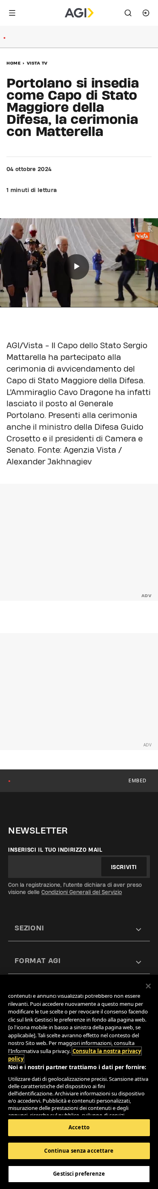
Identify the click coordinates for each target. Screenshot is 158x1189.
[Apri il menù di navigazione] (12, 13)
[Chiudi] (148, 986)
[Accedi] (146, 13)
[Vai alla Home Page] (79, 13)
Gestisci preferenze (79, 1173)
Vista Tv (37, 63)
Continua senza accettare (78, 1150)
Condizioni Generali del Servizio (81, 892)
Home (13, 63)
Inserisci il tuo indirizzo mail (55, 849)
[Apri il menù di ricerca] (128, 13)
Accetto (79, 1127)
